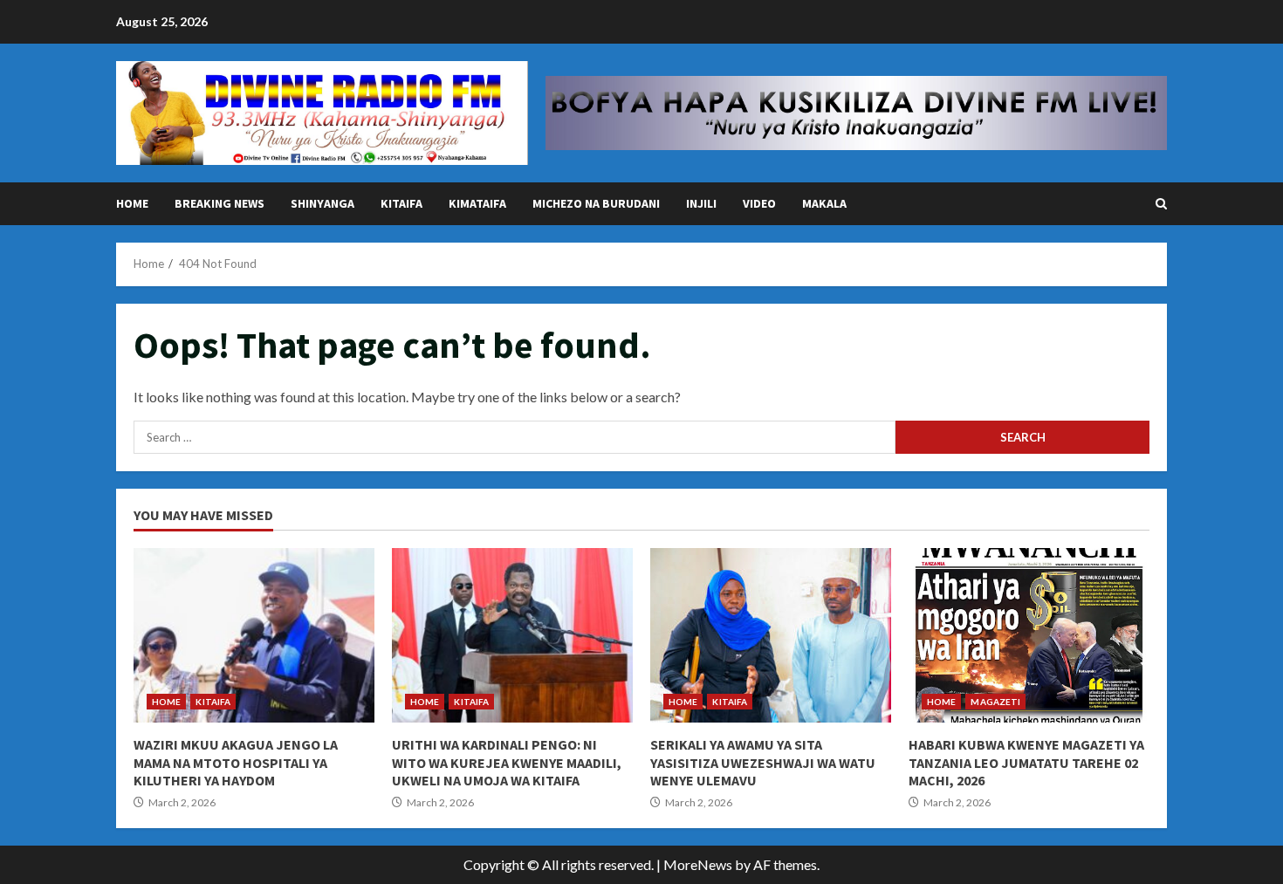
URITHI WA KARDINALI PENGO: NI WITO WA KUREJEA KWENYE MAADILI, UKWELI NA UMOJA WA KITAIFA (512, 635)
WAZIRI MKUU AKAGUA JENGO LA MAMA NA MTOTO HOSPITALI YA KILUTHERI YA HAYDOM (254, 635)
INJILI (701, 203)
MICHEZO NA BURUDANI (596, 203)
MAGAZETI (995, 701)
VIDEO (759, 203)
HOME (132, 203)
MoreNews (697, 864)
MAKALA (824, 203)
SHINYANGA (322, 203)
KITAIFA (401, 203)
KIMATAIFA (477, 203)
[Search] (1161, 204)
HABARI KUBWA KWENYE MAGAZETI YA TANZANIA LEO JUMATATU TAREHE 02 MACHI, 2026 (1029, 635)
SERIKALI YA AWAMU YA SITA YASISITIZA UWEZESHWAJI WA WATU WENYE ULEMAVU (770, 635)
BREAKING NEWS (219, 203)
